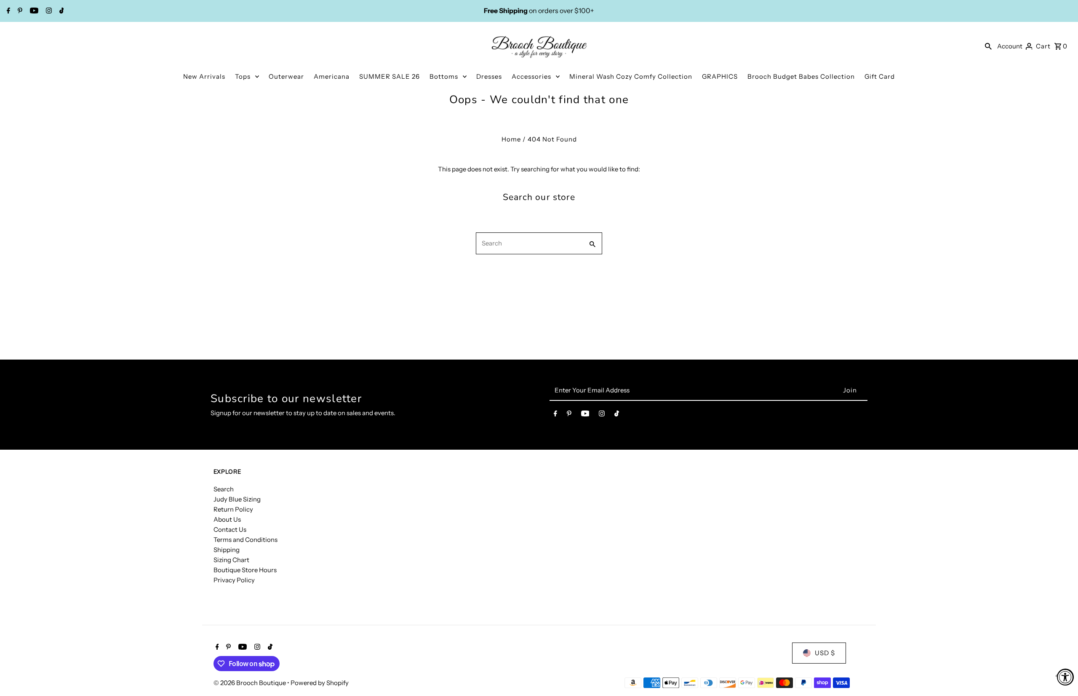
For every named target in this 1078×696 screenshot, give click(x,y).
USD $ (825, 653)
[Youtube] (33, 11)
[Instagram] (48, 11)
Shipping (226, 550)
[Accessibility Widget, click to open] (1065, 677)
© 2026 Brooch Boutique (250, 683)
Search (223, 489)
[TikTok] (60, 11)
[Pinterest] (19, 11)
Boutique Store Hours (245, 570)
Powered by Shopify (320, 683)
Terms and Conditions (245, 540)
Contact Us (229, 529)
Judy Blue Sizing (237, 499)
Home (511, 139)
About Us (227, 519)
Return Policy (233, 509)
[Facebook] (7, 11)
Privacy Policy (234, 580)
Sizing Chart (231, 560)
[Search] (988, 46)
